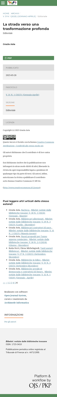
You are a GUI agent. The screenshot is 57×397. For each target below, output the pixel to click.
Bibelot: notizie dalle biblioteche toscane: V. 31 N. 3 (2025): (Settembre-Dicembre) (30, 262)
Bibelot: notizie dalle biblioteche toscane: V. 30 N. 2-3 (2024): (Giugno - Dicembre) (29, 242)
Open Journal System (15, 295)
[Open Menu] (3, 3)
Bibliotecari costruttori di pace (36, 227)
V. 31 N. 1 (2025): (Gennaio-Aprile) (19, 16)
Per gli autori (10, 321)
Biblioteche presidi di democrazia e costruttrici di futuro (26, 270)
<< (4, 282)
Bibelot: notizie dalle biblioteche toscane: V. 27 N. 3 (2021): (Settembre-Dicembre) (30, 254)
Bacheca (25, 210)
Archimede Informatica (16, 302)
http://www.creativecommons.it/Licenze (22, 187)
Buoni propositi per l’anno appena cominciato (28, 238)
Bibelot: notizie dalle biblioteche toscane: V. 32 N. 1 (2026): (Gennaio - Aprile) (30, 274)
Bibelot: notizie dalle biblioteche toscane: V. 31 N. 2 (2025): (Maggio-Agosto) (31, 232)
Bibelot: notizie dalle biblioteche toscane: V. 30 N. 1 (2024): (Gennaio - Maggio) (30, 213)
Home (6, 13)
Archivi (15, 13)
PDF (9, 58)
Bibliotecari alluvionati (32, 218)
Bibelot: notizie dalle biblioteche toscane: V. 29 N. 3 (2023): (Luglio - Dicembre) (31, 221)
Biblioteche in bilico (31, 259)
